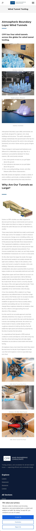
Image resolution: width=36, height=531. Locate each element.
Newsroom (5, 482)
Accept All (18, 517)
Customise (18, 522)
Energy (4, 499)
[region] (18, 515)
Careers (4, 479)
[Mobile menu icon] (33, 3)
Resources (5, 485)
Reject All (18, 527)
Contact (4, 488)
